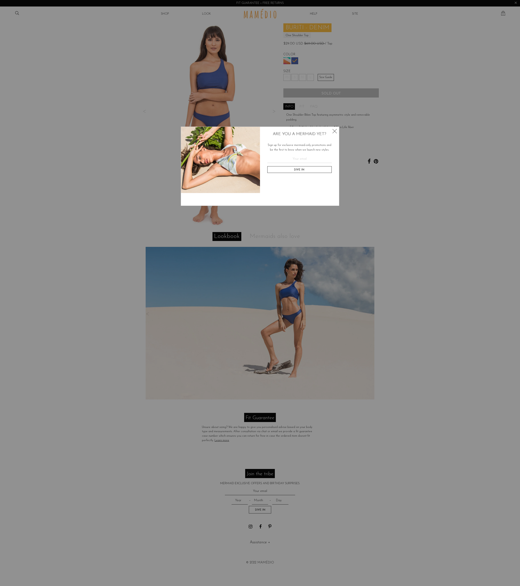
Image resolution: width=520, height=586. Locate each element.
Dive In (299, 169)
